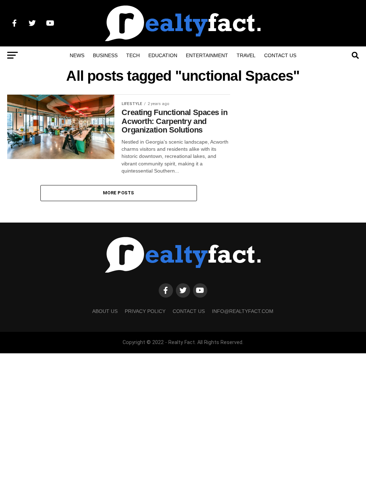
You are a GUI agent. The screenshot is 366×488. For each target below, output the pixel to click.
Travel (246, 55)
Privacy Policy (145, 311)
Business (105, 55)
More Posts (118, 192)
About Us (105, 311)
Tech (133, 55)
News (77, 55)
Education (162, 55)
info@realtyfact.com (242, 311)
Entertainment (207, 55)
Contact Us (280, 55)
